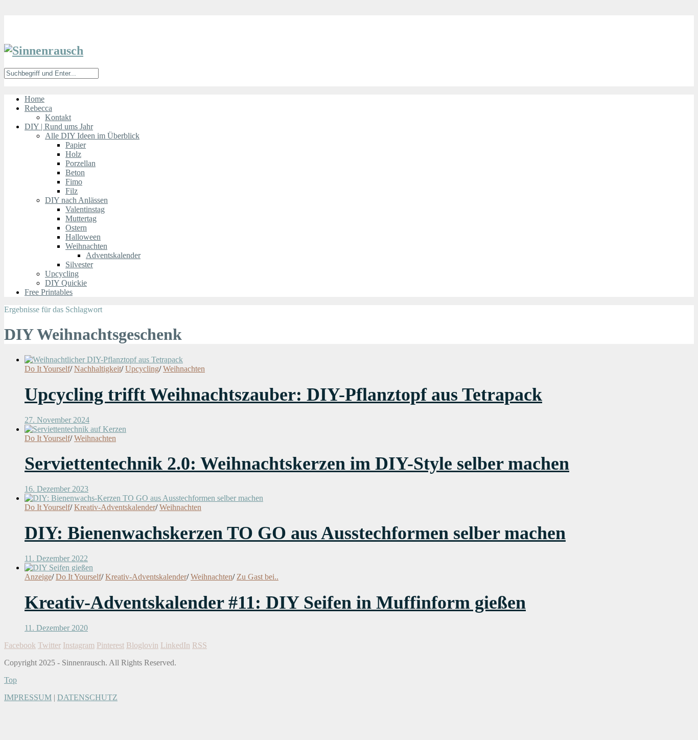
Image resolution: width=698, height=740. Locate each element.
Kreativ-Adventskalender (114, 507)
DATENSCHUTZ (87, 697)
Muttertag (81, 218)
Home (34, 99)
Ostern (76, 227)
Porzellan (80, 163)
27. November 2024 (57, 419)
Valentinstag (85, 209)
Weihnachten (86, 246)
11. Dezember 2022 (56, 558)
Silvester (79, 264)
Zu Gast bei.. (257, 576)
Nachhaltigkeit (97, 368)
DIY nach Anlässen (76, 200)
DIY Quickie (66, 283)
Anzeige (38, 576)
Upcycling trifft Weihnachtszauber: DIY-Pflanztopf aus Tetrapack (283, 394)
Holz (73, 154)
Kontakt (58, 117)
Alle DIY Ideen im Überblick (92, 135)
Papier (75, 145)
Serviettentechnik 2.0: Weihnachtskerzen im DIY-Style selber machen (297, 463)
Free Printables (49, 292)
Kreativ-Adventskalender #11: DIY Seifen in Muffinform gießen (275, 602)
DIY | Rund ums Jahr (59, 126)
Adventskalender (113, 255)
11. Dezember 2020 (56, 627)
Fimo (73, 181)
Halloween (83, 237)
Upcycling (62, 273)
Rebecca (38, 108)
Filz (71, 191)
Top (10, 680)
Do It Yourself (47, 368)
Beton (75, 172)
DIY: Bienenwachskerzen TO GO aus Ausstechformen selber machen (295, 533)
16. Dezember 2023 (56, 488)
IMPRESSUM (28, 697)
